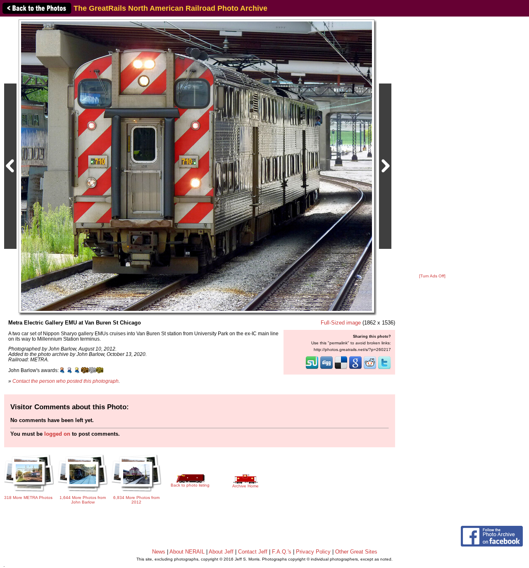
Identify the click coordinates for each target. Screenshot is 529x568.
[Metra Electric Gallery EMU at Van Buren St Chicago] (196, 166)
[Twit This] (384, 368)
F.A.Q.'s (281, 552)
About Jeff (221, 552)
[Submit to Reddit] (369, 368)
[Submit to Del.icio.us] (341, 368)
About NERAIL (187, 552)
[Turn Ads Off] (432, 276)
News (158, 552)
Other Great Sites (356, 552)
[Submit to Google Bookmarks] (355, 368)
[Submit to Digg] (326, 368)
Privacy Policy (313, 552)
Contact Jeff (252, 552)
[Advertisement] (432, 145)
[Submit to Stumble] (312, 368)
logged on (57, 434)
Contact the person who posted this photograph (65, 381)
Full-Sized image (341, 323)
